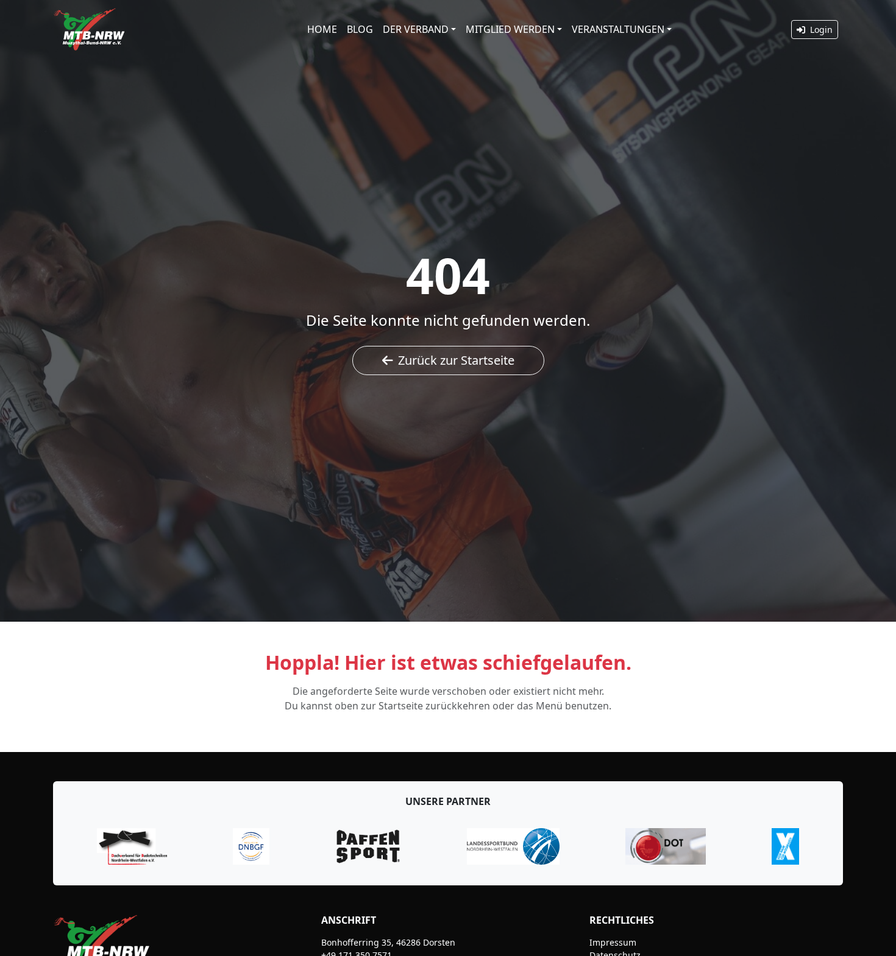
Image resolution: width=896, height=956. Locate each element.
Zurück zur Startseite (456, 360)
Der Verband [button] (416, 29)
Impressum (612, 942)
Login (820, 29)
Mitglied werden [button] (510, 29)
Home (322, 29)
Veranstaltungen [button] (618, 29)
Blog (360, 29)
